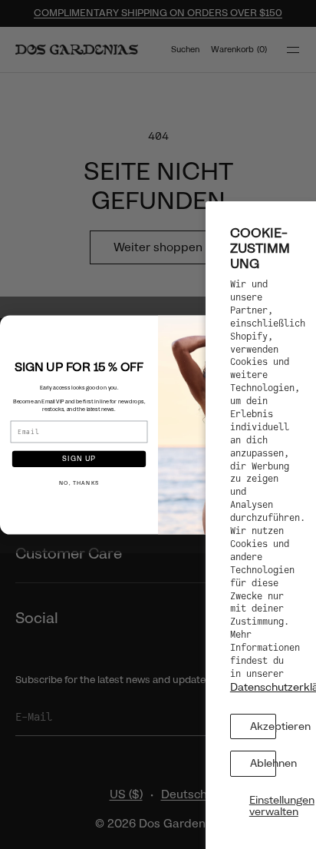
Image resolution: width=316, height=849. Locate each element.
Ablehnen (263, 763)
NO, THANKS (79, 483)
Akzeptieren (263, 726)
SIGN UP (79, 458)
